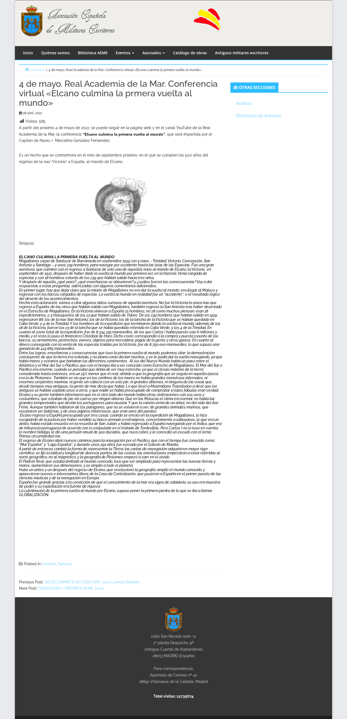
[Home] (27, 69)
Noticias (65, 564)
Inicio (28, 52)
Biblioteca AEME (93, 52)
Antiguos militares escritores (241, 52)
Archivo (244, 103)
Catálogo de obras (190, 52)
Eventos (123, 52)
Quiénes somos (55, 52)
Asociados (152, 52)
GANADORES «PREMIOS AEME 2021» (71, 588)
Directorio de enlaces (258, 115)
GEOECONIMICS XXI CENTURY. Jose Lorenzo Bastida (92, 582)
